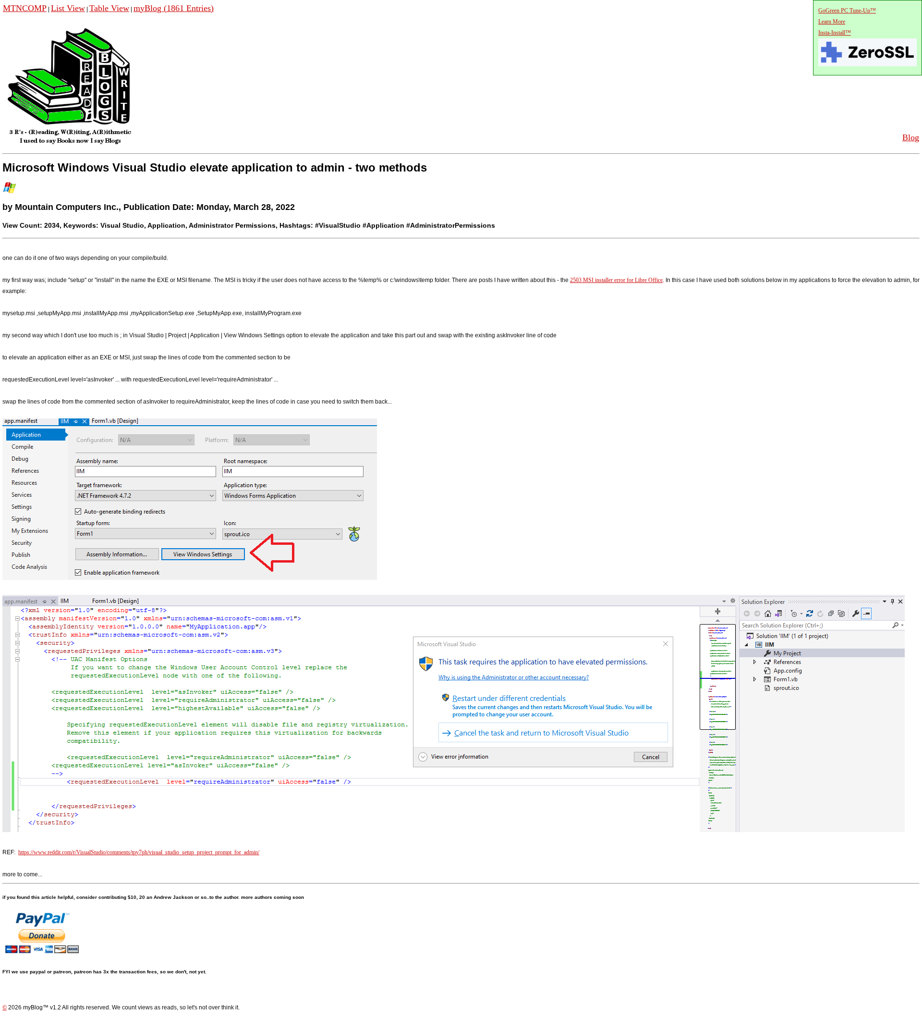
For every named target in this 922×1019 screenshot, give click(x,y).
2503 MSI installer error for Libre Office (616, 280)
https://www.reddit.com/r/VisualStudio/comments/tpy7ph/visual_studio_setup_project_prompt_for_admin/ (138, 852)
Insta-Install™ (834, 32)
